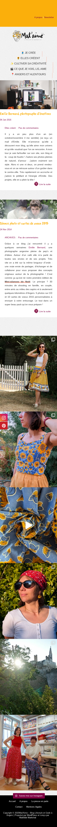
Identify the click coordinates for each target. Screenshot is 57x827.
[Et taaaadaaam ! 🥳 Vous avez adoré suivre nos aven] (28, 753)
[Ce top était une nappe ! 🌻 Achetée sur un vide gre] (28, 449)
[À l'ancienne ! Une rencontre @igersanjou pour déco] (28, 677)
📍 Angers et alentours (28, 74)
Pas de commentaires (29, 128)
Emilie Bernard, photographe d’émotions (25, 113)
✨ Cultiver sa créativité (28, 63)
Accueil (12, 801)
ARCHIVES (10, 237)
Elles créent (10, 128)
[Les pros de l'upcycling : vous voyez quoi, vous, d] (28, 525)
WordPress (32, 815)
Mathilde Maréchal (27, 817)
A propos (38, 17)
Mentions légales (34, 807)
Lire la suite (45, 184)
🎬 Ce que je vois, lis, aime (28, 69)
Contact (18, 807)
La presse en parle (39, 801)
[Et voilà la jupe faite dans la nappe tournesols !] (28, 374)
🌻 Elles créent (28, 58)
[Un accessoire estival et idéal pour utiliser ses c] (28, 601)
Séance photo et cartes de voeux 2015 (24, 223)
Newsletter (49, 17)
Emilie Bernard (37, 247)
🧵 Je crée (28, 52)
